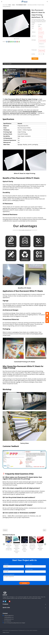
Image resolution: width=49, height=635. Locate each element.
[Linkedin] (5, 601)
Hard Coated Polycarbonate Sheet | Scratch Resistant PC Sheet (25, 546)
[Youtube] (9, 601)
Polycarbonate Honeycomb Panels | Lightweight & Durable (32, 546)
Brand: (32, 26)
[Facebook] (3, 601)
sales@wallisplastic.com (9, 617)
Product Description (7, 63)
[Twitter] (7, 601)
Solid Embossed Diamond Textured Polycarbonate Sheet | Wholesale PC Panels (9, 548)
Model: (32, 24)
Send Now (24, 583)
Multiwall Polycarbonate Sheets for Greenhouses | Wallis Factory (40, 546)
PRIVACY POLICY (6, 632)
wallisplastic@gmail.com (9, 615)
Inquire (35, 58)
